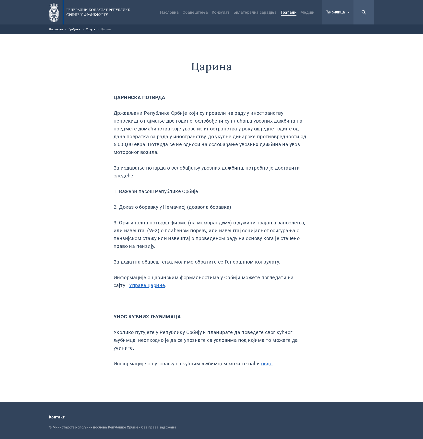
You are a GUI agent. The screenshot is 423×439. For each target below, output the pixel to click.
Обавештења (195, 12)
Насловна (169, 12)
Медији (307, 12)
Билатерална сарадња (255, 12)
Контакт (57, 417)
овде (267, 364)
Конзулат (221, 12)
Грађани (288, 12)
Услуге (90, 29)
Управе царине (147, 285)
